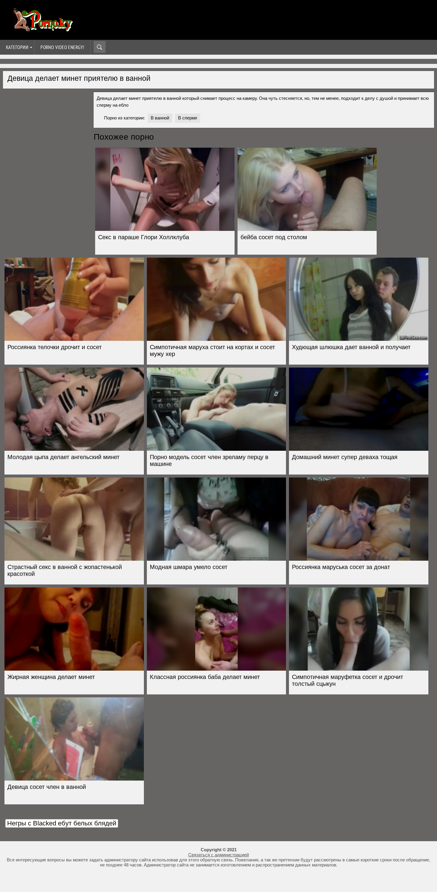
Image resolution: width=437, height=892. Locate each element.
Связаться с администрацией (218, 854)
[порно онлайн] (41, 29)
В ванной (160, 117)
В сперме (187, 117)
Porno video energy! (62, 47)
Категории (17, 47)
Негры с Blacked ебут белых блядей (61, 823)
